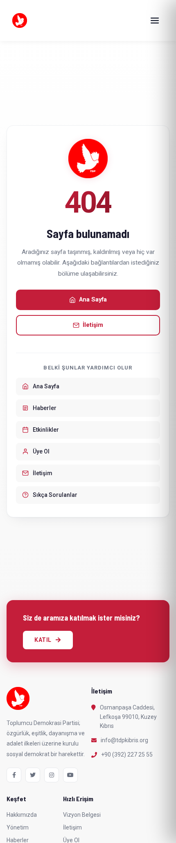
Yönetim (18, 827)
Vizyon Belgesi (82, 814)
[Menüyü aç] (155, 20)
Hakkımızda (22, 814)
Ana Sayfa (93, 299)
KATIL (43, 640)
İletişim (93, 325)
